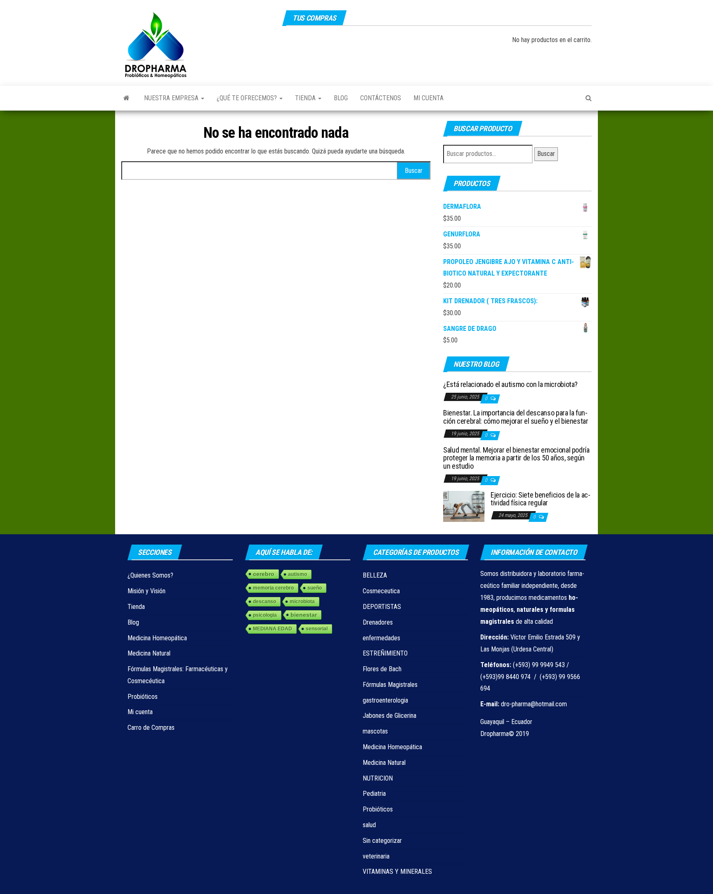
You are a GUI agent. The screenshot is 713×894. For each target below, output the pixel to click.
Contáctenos (380, 98)
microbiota (302, 601)
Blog (341, 98)
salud (369, 825)
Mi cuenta (428, 98)
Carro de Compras (151, 727)
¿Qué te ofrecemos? (248, 98)
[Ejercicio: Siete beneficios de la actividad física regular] (463, 506)
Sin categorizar (382, 840)
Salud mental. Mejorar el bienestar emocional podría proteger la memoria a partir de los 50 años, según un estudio (516, 458)
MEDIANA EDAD (272, 629)
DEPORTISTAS (382, 607)
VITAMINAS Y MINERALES (397, 871)
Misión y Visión (146, 591)
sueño (314, 588)
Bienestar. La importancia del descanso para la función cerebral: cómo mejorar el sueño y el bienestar (515, 416)
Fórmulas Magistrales (390, 685)
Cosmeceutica (381, 591)
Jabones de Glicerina (389, 715)
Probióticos (142, 697)
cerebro (263, 574)
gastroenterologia (385, 700)
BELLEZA (375, 575)
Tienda (306, 98)
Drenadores (378, 622)
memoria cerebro (273, 588)
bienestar (303, 614)
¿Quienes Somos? (150, 575)
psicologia (265, 615)
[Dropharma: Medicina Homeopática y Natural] (126, 98)
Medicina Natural (148, 653)
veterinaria (376, 856)
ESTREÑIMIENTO (385, 653)
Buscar (546, 154)
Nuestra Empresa (172, 98)
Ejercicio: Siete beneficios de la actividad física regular (540, 499)
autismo (297, 574)
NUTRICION (378, 778)
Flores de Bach (382, 669)
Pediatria (374, 793)
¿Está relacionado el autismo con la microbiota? (510, 384)
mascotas (375, 731)
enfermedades (381, 638)
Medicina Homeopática (157, 638)
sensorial (317, 629)
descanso (264, 601)
